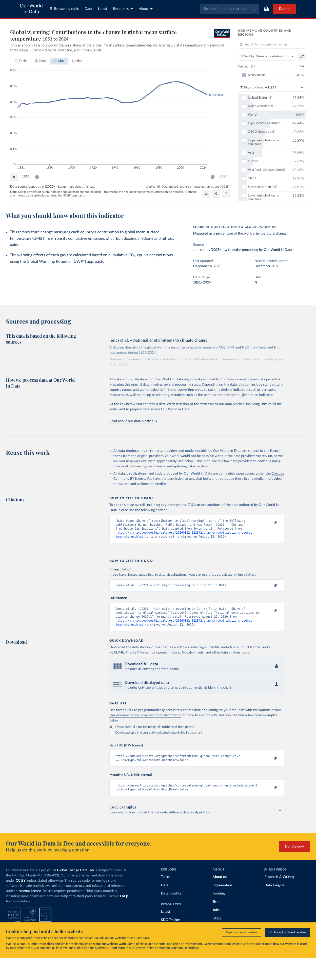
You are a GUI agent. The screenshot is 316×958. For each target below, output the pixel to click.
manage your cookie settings (178, 948)
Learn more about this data (76, 186)
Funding (219, 893)
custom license (30, 891)
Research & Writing (279, 877)
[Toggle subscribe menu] (266, 9)
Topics (165, 877)
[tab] (21, 61)
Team (216, 902)
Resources (121, 9)
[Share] (216, 194)
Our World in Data (31, 8)
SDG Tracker (170, 920)
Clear (300, 66)
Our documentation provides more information (145, 715)
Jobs (216, 910)
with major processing (241, 250)
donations (71, 938)
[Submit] (253, 8)
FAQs (124, 896)
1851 (26, 176)
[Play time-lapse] (14, 177)
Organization (222, 885)
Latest (102, 9)
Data (88, 9)
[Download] (206, 194)
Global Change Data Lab (75, 870)
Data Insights (171, 893)
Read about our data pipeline (131, 421)
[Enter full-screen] (226, 194)
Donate (284, 9)
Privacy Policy (144, 948)
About (143, 9)
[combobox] (229, 9)
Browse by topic (66, 9)
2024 (224, 176)
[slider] (37, 177)
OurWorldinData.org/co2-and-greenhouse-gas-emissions (182, 186)
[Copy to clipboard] (270, 523)
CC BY (225, 186)
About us (220, 877)
